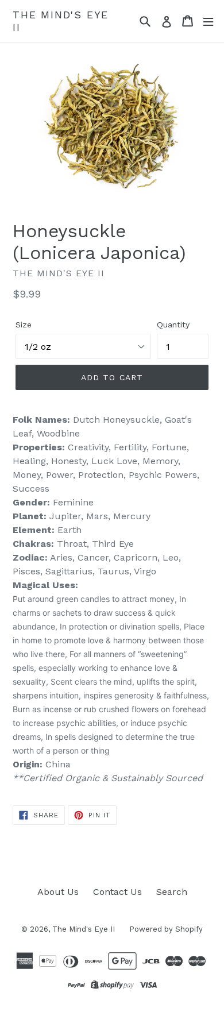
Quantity (173, 324)
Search (171, 891)
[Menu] (208, 21)
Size (24, 324)
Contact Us (117, 891)
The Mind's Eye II (61, 21)
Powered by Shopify (166, 929)
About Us (58, 891)
